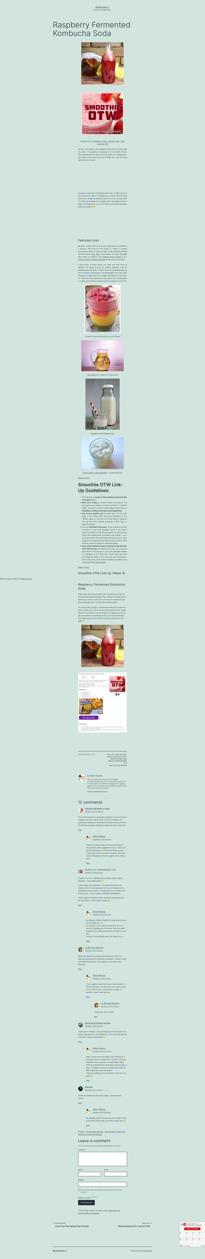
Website (81, 1180)
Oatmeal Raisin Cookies (111, 257)
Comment (82, 1150)
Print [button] (118, 695)
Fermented (110, 756)
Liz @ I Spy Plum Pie (94, 948)
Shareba (88, 1087)
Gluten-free (117, 756)
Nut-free (124, 756)
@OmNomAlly (102, 7)
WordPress (148, 1251)
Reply (80, 830)
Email (106, 1170)
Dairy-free (119, 754)
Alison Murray (99, 836)
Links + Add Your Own (111, 141)
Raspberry (124, 765)
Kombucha (117, 765)
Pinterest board (100, 562)
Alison (112, 783)
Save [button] (116, 695)
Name (80, 1170)
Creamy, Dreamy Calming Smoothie (91, 260)
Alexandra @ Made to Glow (97, 808)
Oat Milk (123, 254)
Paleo (111, 758)
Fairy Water (95, 254)
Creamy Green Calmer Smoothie (95, 473)
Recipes (119, 758)
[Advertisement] (102, 176)
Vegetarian (111, 761)
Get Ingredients (89, 718)
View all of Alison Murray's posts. (97, 791)
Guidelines (97, 141)
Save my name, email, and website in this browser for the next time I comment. (101, 1191)
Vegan (125, 758)
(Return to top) (83, 478)
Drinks (125, 754)
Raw (115, 758)
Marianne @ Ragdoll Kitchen (98, 1023)
